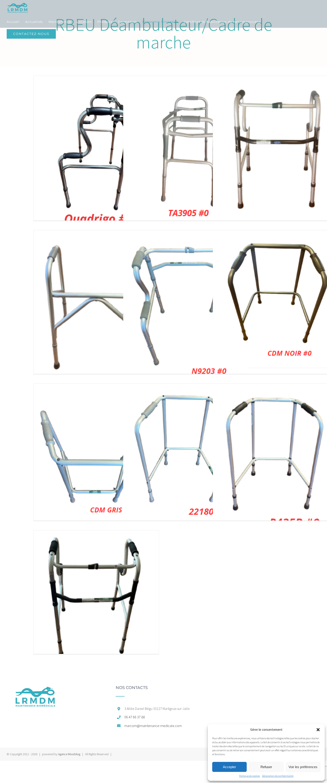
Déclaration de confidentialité (277, 775)
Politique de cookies (249, 775)
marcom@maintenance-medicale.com (153, 725)
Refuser (266, 767)
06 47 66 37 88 (134, 717)
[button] (318, 729)
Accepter (229, 767)
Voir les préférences (303, 767)
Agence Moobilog (69, 754)
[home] (35, 687)
